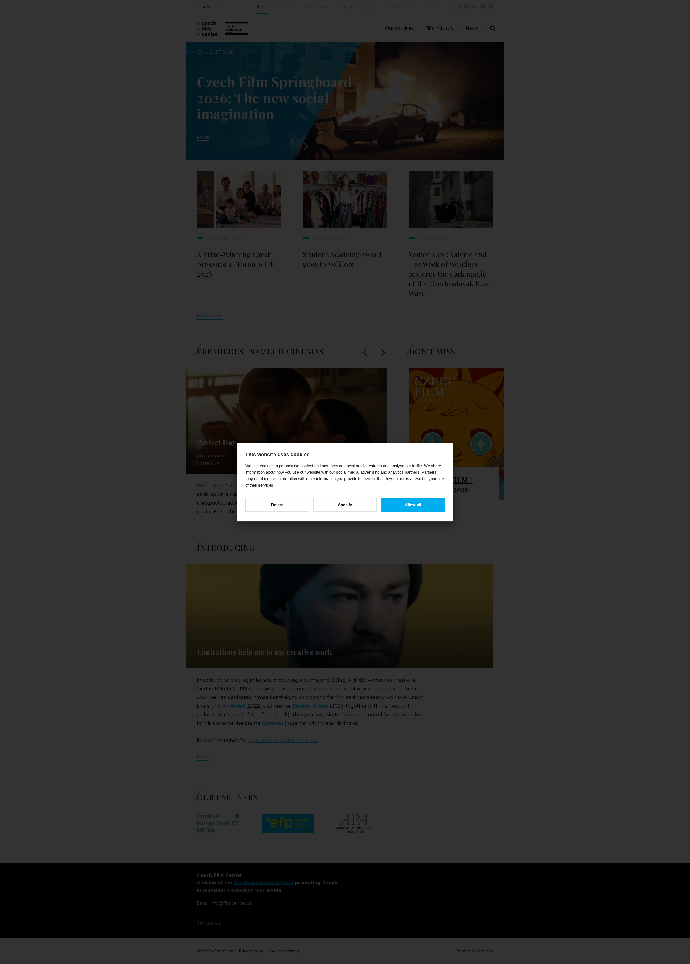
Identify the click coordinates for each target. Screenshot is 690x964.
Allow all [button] (413, 504)
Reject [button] (277, 504)
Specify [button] (345, 504)
